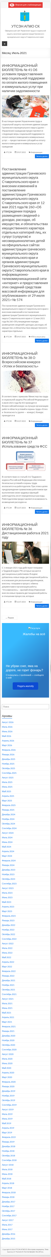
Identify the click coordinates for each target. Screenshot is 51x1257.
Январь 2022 (8, 975)
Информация (36, 152)
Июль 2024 (7, 837)
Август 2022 (7, 943)
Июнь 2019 (7, 1118)
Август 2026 (7, 722)
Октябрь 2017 (8, 1211)
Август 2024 (7, 833)
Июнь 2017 (7, 1229)
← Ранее (9, 617)
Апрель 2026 (8, 740)
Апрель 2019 (8, 1128)
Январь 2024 (8, 865)
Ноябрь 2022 (8, 929)
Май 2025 (6, 791)
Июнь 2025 (7, 786)
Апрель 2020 (8, 1072)
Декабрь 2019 (8, 1091)
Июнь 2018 (7, 1174)
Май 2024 (6, 846)
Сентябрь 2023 (9, 883)
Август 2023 (7, 888)
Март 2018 (7, 1188)
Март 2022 (7, 966)
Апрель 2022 (8, 962)
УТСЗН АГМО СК (25, 26)
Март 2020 (7, 1077)
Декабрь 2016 (8, 1234)
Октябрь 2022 (8, 934)
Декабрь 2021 (8, 980)
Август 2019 (7, 1109)
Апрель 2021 (8, 1017)
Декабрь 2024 (8, 814)
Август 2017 (7, 1220)
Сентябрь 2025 (9, 773)
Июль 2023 (7, 892)
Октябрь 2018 (8, 1155)
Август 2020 (7, 1054)
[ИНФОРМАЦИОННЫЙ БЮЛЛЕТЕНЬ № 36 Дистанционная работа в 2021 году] (25, 543)
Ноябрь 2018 (8, 1151)
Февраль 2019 (9, 1137)
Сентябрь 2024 (9, 828)
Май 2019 (6, 1123)
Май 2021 (6, 1012)
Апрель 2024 (8, 851)
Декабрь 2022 (8, 925)
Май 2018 (6, 1178)
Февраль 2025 (9, 805)
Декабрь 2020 (8, 1035)
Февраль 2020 (9, 1081)
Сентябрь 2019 (9, 1105)
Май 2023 (6, 902)
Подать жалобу (25, 686)
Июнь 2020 (7, 1063)
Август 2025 (7, 777)
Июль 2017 (7, 1224)
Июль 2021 (7, 1003)
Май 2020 (6, 1068)
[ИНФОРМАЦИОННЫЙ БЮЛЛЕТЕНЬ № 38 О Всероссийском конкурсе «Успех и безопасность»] (25, 372)
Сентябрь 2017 (9, 1215)
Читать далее (42, 156)
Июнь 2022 (7, 952)
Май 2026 (6, 736)
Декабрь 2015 (8, 1238)
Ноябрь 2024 (8, 819)
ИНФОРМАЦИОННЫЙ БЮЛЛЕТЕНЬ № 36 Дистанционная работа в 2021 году (25, 530)
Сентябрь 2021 (9, 994)
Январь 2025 (8, 809)
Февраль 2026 (9, 750)
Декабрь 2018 (8, 1146)
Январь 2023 (8, 920)
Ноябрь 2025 (8, 763)
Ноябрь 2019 (8, 1095)
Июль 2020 (7, 1058)
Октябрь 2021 (8, 989)
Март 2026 (7, 745)
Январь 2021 (8, 1031)
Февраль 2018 (9, 1192)
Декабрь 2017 (8, 1201)
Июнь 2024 (7, 842)
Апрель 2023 (8, 906)
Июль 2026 (7, 727)
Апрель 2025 (8, 796)
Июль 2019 (7, 1114)
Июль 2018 (7, 1169)
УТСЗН (9, 152)
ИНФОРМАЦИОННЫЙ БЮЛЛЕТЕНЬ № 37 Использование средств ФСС (24, 442)
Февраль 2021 (9, 1026)
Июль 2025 (7, 782)
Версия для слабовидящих (27, 4)
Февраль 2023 (9, 916)
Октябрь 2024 (8, 823)
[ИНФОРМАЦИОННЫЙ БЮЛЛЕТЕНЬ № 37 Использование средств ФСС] (25, 452)
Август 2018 (7, 1164)
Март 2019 (7, 1132)
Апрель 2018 (8, 1183)
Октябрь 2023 (8, 879)
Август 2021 (7, 999)
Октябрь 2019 (8, 1100)
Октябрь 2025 (8, 768)
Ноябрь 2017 (8, 1206)
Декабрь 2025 (8, 759)
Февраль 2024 (9, 860)
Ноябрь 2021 (8, 985)
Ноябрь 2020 (8, 1040)
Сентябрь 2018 (9, 1160)
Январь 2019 (8, 1141)
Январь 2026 (8, 754)
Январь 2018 (8, 1197)
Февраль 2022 (9, 971)
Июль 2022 (7, 948)
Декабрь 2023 (8, 869)
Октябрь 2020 (8, 1045)
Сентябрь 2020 (9, 1049)
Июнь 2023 (7, 897)
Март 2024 (7, 856)
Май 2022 (6, 957)
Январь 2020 (8, 1086)
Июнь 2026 (7, 731)
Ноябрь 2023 (8, 874)
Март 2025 (7, 800)
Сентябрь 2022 (9, 939)
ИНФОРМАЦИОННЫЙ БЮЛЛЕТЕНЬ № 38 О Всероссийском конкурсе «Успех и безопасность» (21, 359)
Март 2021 (7, 1022)
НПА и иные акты (38, 336)
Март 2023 (7, 911)
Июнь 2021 (7, 1008)
